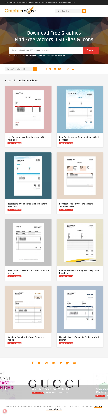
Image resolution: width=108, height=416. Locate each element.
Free (33, 56)
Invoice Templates (14, 143)
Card (61, 56)
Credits (59, 409)
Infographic (100, 396)
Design (24, 56)
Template (52, 56)
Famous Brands (38, 392)
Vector (42, 56)
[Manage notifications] (5, 411)
